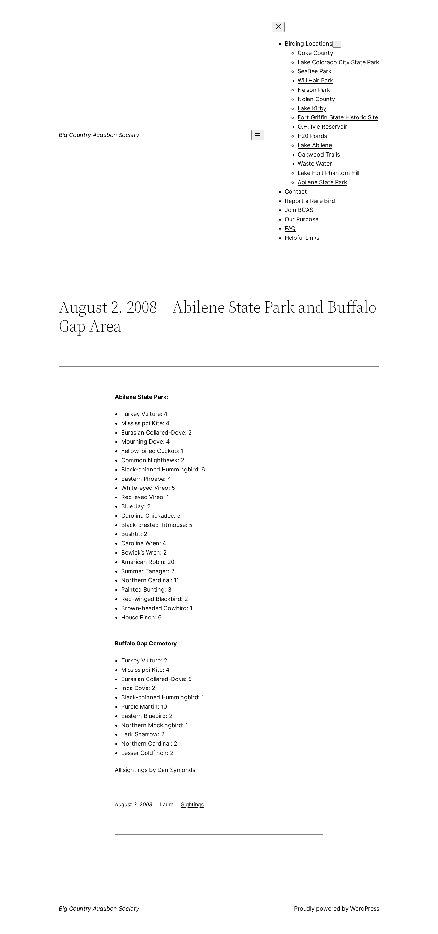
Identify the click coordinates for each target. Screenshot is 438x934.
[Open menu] (257, 135)
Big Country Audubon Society (99, 135)
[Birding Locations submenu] (336, 44)
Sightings (192, 804)
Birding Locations (308, 43)
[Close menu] (278, 27)
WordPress (364, 908)
